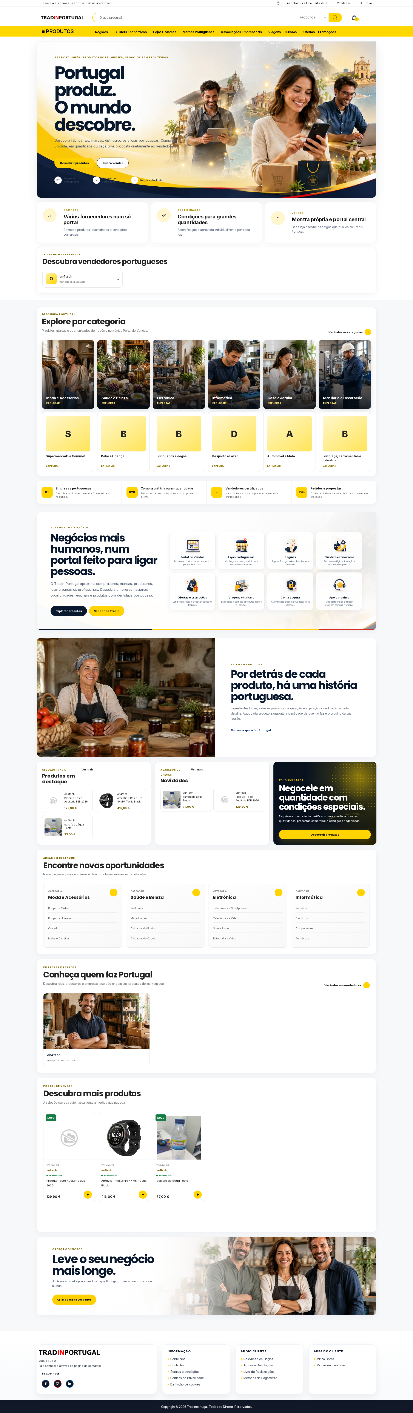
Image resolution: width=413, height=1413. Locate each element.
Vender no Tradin (106, 611)
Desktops (302, 918)
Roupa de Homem (59, 918)
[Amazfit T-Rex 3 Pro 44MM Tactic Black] (124, 1136)
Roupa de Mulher (58, 908)
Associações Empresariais (241, 32)
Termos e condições (184, 1371)
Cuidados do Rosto (143, 928)
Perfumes (137, 908)
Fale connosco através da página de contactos (70, 1365)
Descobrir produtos (74, 163)
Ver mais (88, 769)
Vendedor (343, 3)
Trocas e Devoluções (258, 1365)
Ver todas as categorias (348, 332)
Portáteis (301, 908)
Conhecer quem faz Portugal (253, 730)
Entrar (368, 3)
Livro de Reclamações (258, 1371)
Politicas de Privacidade (187, 1378)
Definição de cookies (185, 1384)
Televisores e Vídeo (225, 918)
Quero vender (112, 163)
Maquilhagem (139, 918)
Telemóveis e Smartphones (230, 908)
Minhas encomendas (331, 1365)
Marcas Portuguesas (198, 32)
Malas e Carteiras (59, 938)
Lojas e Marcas (164, 32)
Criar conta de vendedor (74, 1299)
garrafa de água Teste (172, 1181)
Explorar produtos (68, 611)
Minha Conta (325, 1359)
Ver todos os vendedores (346, 985)
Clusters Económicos (130, 32)
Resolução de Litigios (258, 1359)
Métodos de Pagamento (260, 1378)
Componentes (304, 928)
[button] (66, 31)
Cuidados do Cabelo (143, 938)
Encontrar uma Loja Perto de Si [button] (306, 3)
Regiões (101, 32)
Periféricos (302, 938)
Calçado (53, 928)
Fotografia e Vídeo (224, 938)
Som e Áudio (221, 928)
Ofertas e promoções (319, 32)
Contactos (177, 1365)
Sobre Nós (177, 1359)
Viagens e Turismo (282, 32)
